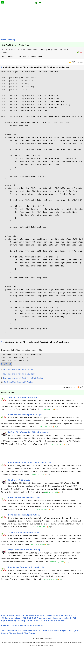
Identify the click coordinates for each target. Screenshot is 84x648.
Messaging (58, 618)
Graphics (65, 615)
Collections (23, 625)
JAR (35, 631)
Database (29, 615)
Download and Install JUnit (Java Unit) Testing (23, 378)
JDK (31, 618)
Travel (20, 633)
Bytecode (20, 615)
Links (70, 631)
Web (58, 621)
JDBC (25, 618)
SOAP (44, 621)
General (56, 615)
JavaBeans (16, 618)
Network (67, 618)
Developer (12, 631)
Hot (8, 625)
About (14, 625)
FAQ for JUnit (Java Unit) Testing (18, 382)
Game (49, 615)
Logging (43, 618)
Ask (43, 625)
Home (3, 40)
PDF (74, 618)
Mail (50, 618)
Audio (3, 615)
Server (29, 621)
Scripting (12, 621)
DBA (20, 631)
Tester (3, 631)
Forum (32, 633)
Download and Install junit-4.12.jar (18, 370)
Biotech (10, 615)
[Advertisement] (42, 21)
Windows (27, 631)
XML (63, 621)
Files (45, 631)
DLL (40, 631)
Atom (37, 625)
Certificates (53, 631)
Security (21, 621)
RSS (32, 625)
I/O (72, 615)
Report (4, 621)
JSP (36, 618)
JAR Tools (5, 618)
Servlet (37, 621)
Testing (11, 40)
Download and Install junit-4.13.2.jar (19, 374)
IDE (76, 615)
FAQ (26, 633)
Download (6, 364)
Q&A (76, 631)
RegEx (63, 631)
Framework (40, 615)
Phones (12, 633)
